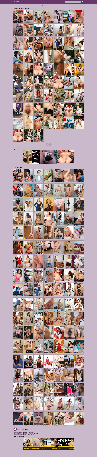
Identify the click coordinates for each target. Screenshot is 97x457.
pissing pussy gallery (23, 5)
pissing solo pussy (31, 5)
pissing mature (72, 4)
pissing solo (54, 5)
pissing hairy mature (25, 4)
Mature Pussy (19, 2)
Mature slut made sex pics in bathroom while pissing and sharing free (26, 433)
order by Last (60, 1)
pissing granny (60, 4)
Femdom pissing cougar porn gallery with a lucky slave (23, 432)
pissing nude (78, 4)
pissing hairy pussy (40, 4)
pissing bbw (54, 4)
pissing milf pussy (48, 4)
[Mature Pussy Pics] (38, 69)
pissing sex (49, 5)
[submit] (82, 2)
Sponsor (43, 1)
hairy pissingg (38, 5)
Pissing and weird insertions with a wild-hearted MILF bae (24, 434)
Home (37, 1)
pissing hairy (66, 4)
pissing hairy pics (32, 4)
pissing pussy (16, 5)
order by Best (51, 1)
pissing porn (44, 5)
